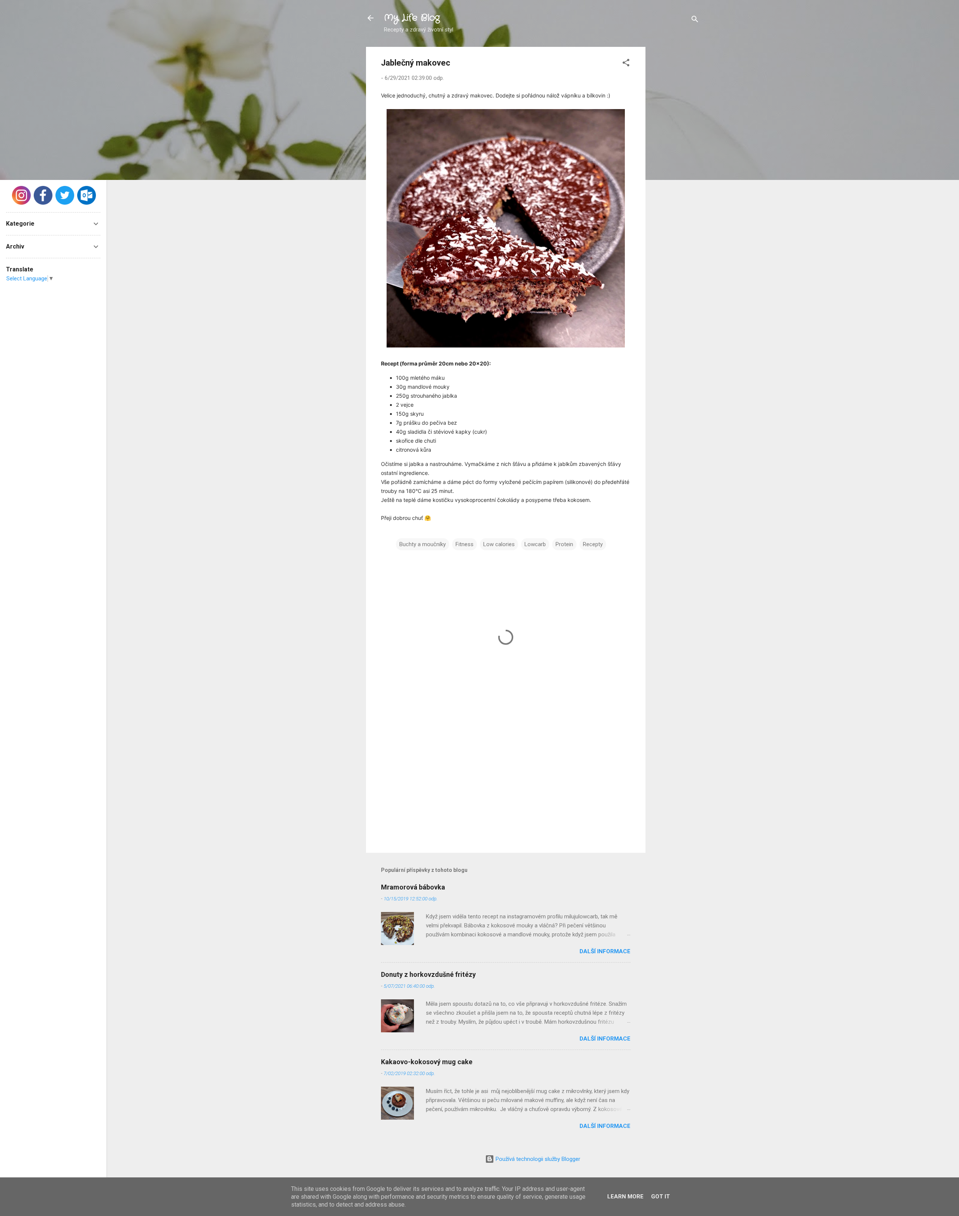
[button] (625, 64)
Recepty (593, 544)
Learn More (625, 1196)
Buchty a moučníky (422, 544)
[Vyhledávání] (694, 20)
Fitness (465, 544)
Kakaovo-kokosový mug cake (426, 1062)
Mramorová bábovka (413, 887)
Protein (564, 544)
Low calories (499, 544)
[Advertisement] (675, 159)
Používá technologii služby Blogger (537, 1159)
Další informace (605, 951)
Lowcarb (535, 544)
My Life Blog (412, 18)
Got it (660, 1196)
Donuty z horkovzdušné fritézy (428, 974)
